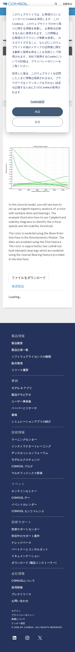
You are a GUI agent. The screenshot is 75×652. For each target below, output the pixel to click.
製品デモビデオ (21, 394)
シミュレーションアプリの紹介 (31, 421)
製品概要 (17, 343)
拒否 (37, 122)
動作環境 (17, 363)
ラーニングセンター (24, 439)
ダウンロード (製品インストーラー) (34, 562)
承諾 (37, 111)
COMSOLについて (23, 580)
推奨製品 (18, 286)
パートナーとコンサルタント (30, 549)
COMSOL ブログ (22, 466)
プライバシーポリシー (23, 614)
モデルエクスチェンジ (26, 459)
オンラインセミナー (24, 491)
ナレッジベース (21, 542)
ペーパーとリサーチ (24, 408)
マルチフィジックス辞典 (27, 473)
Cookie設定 (38, 101)
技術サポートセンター (26, 529)
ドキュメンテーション (26, 556)
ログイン (16, 610)
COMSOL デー (21, 497)
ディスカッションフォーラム (30, 453)
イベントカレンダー (24, 504)
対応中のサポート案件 (26, 536)
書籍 (14, 415)
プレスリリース (21, 594)
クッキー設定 (18, 623)
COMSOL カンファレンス (28, 511)
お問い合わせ (20, 601)
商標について (18, 619)
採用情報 (17, 587)
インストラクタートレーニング (31, 446)
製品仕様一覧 (20, 350)
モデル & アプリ (22, 388)
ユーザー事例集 (21, 401)
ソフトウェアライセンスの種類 (31, 356)
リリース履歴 (20, 370)
